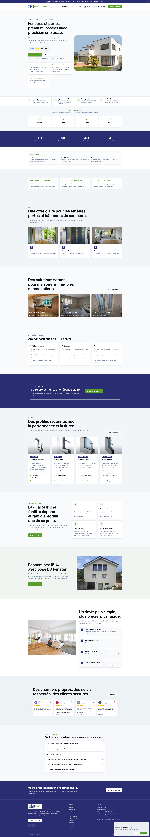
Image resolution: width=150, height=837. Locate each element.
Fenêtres (71, 807)
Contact (79, 6)
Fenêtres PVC (72, 809)
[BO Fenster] (34, 6)
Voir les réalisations (112, 289)
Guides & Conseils (73, 818)
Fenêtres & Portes (52, 6)
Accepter (143, 833)
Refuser (136, 833)
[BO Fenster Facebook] (29, 825)
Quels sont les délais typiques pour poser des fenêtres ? (64, 764)
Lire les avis (112, 694)
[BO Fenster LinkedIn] (33, 825)
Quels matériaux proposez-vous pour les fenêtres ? (63, 743)
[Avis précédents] (33, 708)
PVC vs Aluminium (73, 816)
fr (84, 6)
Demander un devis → (99, 1)
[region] (75, 708)
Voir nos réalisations (50, 54)
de (87, 6)
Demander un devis (115, 6)
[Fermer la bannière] (148, 2)
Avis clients (71, 822)
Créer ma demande (35, 820)
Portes (70, 814)
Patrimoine (71, 820)
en (89, 6)
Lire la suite (58, 714)
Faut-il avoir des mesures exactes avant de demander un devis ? (67, 759)
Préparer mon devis (35, 535)
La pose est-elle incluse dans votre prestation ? (61, 769)
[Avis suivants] (117, 708)
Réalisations (65, 6)
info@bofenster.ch (101, 809)
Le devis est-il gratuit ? (54, 754)
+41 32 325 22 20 (100, 6)
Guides (73, 6)
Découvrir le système (36, 481)
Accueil (45, 6)
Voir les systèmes (113, 432)
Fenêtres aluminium (74, 811)
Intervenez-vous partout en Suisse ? (58, 749)
